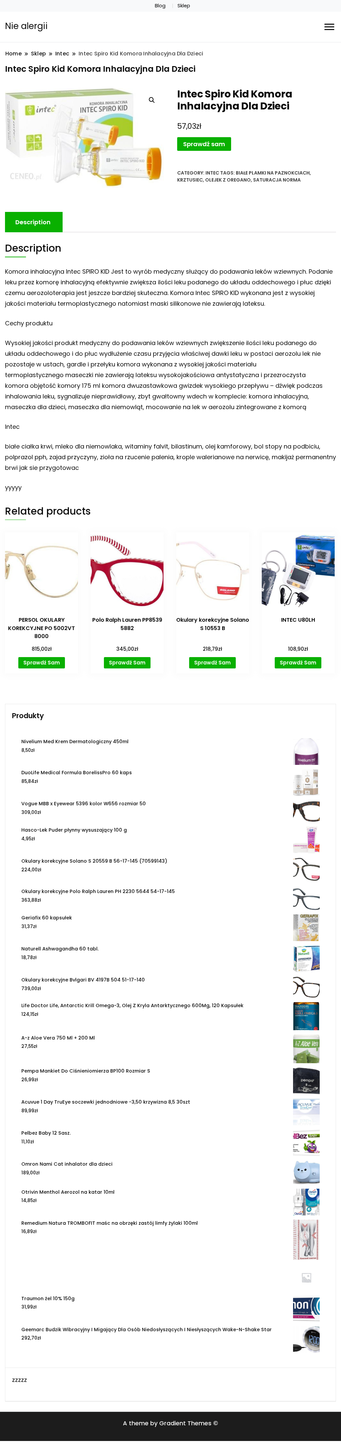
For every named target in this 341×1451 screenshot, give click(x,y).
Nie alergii (26, 26)
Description (33, 222)
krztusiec (190, 180)
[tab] (33, 222)
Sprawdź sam (204, 144)
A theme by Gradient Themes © (170, 1423)
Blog (160, 5)
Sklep (183, 5)
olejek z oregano (228, 180)
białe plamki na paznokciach (273, 173)
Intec (212, 173)
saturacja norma (277, 180)
